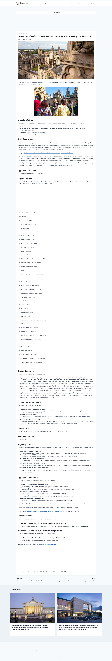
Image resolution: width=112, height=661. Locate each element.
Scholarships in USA (45, 3)
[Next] (100, 614)
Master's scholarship (39, 571)
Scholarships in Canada (69, 3)
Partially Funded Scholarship (52, 571)
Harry (20, 39)
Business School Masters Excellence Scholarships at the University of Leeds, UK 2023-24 (48, 153)
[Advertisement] (56, 22)
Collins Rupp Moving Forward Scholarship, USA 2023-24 (30, 580)
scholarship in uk (63, 571)
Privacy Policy (33, 650)
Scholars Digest (80, 3)
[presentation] (32, 608)
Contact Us (19, 650)
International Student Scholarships (25, 571)
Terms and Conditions (44, 650)
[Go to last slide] (12, 614)
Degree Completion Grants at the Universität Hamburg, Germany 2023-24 (77, 580)
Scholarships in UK (57, 3)
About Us (26, 650)
